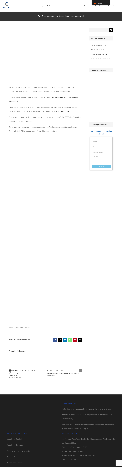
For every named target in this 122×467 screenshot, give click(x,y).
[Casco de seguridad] (105, 95)
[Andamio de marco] (92, 77)
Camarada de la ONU (60, 111)
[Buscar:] (99, 30)
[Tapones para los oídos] (92, 96)
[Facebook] (55, 340)
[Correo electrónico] (80, 340)
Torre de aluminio (15, 463)
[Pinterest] (75, 340)
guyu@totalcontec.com (86, 455)
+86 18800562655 (75, 451)
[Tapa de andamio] (105, 102)
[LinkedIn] (65, 340)
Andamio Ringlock (15, 439)
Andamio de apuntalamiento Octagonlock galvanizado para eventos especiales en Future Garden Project (25, 372)
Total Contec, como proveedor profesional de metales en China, (86, 409)
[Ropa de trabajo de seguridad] (99, 95)
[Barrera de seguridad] (105, 77)
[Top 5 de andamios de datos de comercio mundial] (45, 55)
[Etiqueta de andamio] (92, 102)
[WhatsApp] (70, 340)
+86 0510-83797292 (78, 447)
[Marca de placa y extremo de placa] (99, 82)
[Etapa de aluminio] (92, 115)
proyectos (27, 327)
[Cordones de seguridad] (99, 89)
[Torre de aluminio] (105, 108)
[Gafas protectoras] (92, 88)
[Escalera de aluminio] (105, 83)
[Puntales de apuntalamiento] (99, 77)
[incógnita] (60, 340)
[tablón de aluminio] (99, 108)
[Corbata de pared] (92, 82)
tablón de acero (14, 457)
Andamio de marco (15, 445)
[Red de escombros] (92, 108)
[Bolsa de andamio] (99, 102)
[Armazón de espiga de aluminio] (99, 114)
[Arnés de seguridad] (105, 89)
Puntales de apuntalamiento (19, 451)
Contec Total (72, 459)
